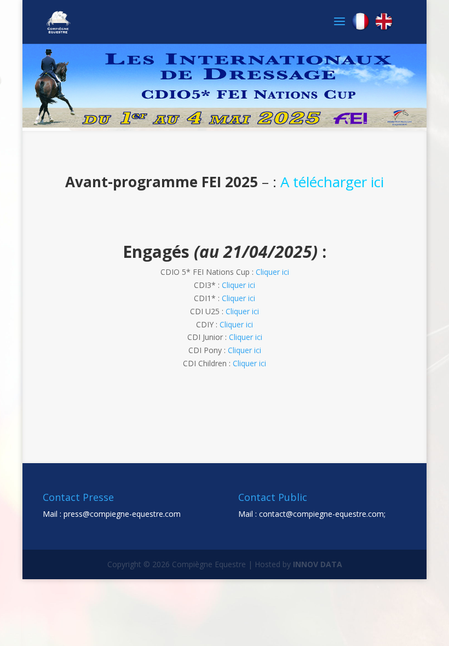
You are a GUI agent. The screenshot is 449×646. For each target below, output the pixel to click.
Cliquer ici (272, 272)
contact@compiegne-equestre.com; (322, 514)
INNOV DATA (317, 564)
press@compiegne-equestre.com (122, 514)
